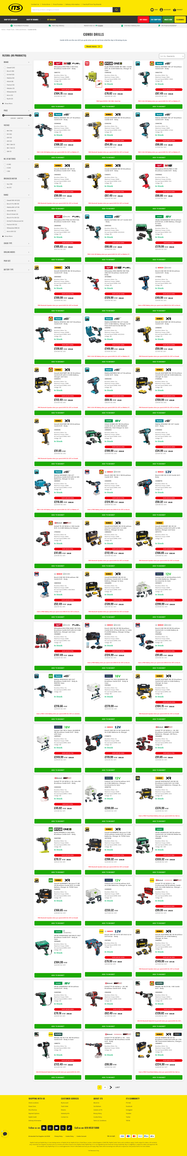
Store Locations (34, 1103)
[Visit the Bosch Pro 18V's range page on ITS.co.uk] (168, 267)
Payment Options (34, 1113)
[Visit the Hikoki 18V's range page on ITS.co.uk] (169, 216)
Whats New (168, 19)
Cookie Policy (98, 1117)
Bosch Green (12, 214)
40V (9, 141)
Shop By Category (10, 19)
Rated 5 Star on (89, 26)
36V (9, 151)
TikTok (128, 1120)
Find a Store (46, 4)
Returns (63, 1110)
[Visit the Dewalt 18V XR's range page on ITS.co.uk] (119, 114)
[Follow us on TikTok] (69, 1128)
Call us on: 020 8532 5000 (87, 1127)
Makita (10, 78)
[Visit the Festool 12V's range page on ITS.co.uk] (169, 574)
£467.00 (20, 118)
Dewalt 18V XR (13, 200)
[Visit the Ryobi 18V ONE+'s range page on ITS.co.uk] (119, 63)
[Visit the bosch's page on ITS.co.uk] (160, 267)
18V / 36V (11, 144)
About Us (96, 1103)
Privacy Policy (98, 1113)
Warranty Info (65, 1113)
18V (9, 131)
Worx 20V (11, 231)
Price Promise (58, 4)
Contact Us (35, 4)
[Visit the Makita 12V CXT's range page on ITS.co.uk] (169, 421)
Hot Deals (143, 19)
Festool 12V (12, 224)
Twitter (128, 1117)
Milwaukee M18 (13, 228)
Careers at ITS (98, 1110)
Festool (10, 85)
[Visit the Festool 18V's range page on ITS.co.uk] (119, 676)
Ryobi (10, 99)
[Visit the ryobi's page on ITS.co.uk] (110, 63)
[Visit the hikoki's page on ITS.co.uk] (160, 216)
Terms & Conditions (100, 1120)
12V (9, 134)
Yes (9, 184)
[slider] (3, 115)
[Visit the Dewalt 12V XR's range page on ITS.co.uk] (169, 318)
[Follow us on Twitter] (63, 1128)
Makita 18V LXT (13, 207)
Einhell (10, 74)
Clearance (180, 19)
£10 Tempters (156, 19)
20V (9, 138)
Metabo (11, 88)
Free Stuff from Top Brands (91, 4)
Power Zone (32, 1106)
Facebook (129, 1106)
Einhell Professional (15, 221)
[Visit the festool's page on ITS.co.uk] (160, 574)
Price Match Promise (21, 26)
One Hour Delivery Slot (132, 26)
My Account (64, 1103)
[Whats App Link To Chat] (12, 1133)
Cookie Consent (81, 1136)
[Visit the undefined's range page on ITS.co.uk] (68, 523)
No (9, 187)
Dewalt (11, 68)
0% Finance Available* (169, 26)
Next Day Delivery (58, 26)
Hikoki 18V (11, 211)
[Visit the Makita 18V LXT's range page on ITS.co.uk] (169, 63)
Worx (10, 95)
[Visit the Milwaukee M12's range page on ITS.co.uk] (67, 216)
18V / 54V (11, 148)
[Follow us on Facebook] (44, 1128)
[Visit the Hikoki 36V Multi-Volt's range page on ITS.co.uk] (68, 931)
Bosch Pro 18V (13, 204)
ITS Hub (128, 1103)
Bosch (10, 71)
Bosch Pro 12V (13, 218)
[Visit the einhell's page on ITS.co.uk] (59, 523)
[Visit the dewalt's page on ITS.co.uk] (110, 114)
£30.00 (13, 118)
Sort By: (163, 56)
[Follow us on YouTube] (56, 1128)
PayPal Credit (33, 1117)
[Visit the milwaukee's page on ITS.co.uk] (59, 63)
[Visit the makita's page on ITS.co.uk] (160, 63)
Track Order (64, 1106)
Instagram (129, 1110)
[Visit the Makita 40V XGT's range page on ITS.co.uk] (68, 318)
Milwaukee (11, 92)
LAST (117, 1087)
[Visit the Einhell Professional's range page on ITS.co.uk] (169, 880)
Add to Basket (57, 106)
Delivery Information (72, 4)
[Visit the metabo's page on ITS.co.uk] (160, 983)
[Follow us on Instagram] (50, 1128)
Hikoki (10, 81)
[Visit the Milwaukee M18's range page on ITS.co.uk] (68, 63)
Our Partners (97, 1106)
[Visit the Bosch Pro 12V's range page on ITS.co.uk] (169, 472)
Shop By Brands (32, 19)
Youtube (128, 1113)
